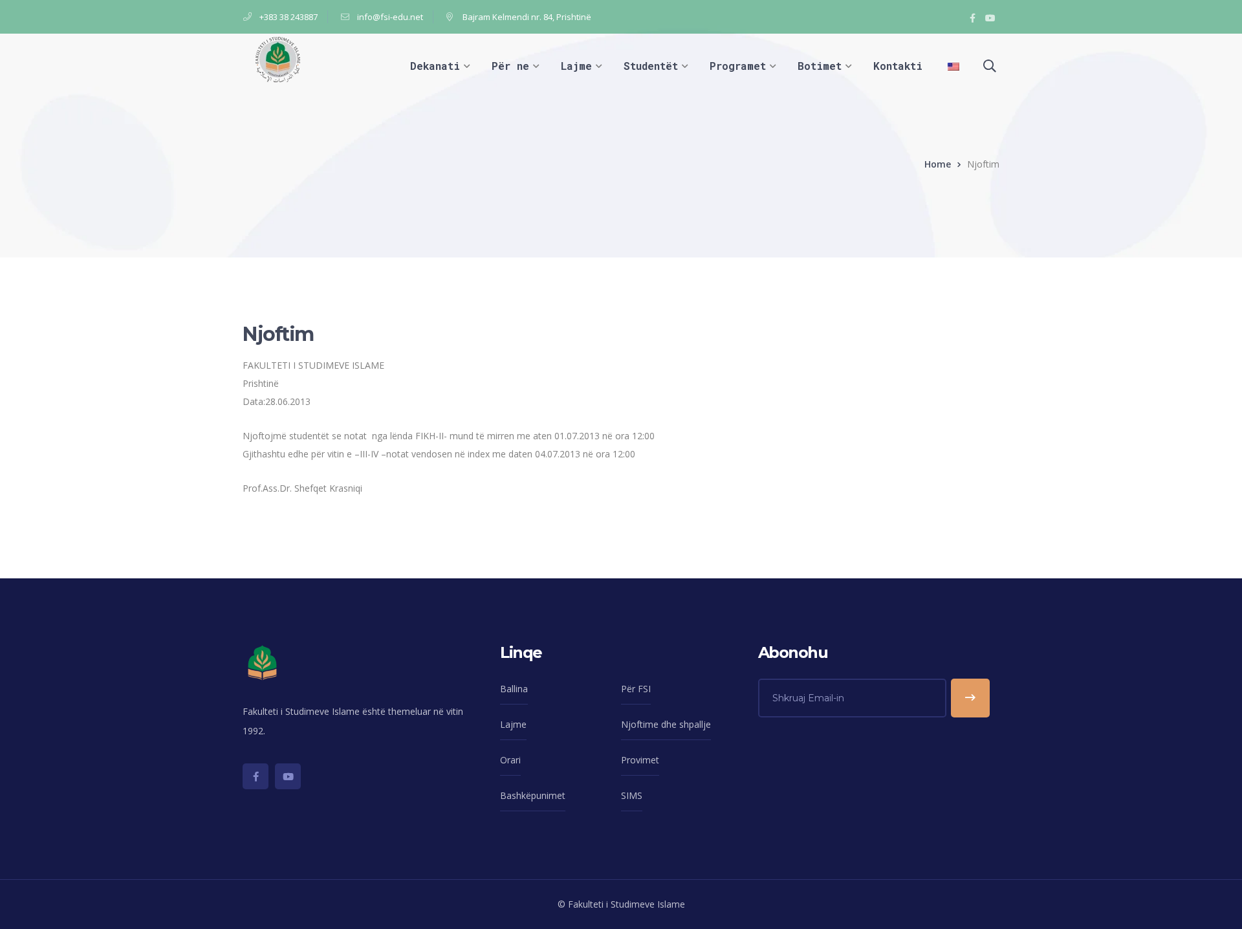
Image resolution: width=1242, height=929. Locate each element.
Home (937, 164)
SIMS (631, 795)
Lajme (513, 724)
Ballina (514, 689)
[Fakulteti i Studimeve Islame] (278, 58)
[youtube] (288, 776)
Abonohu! (970, 698)
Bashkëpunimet (532, 795)
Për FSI (636, 689)
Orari (510, 760)
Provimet (640, 760)
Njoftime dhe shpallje (666, 724)
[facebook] (255, 776)
